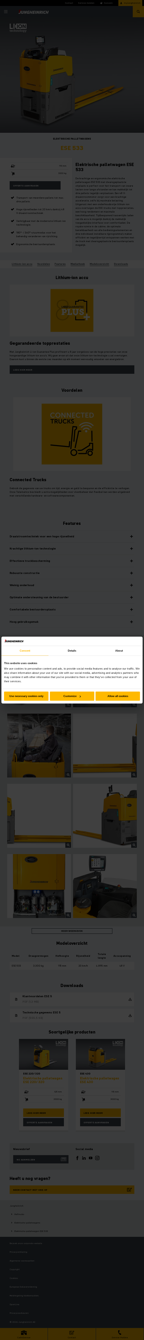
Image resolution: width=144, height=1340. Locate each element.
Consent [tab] (25, 650)
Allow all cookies (117, 696)
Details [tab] (72, 650)
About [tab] (119, 650)
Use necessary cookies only (26, 696)
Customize (70, 696)
